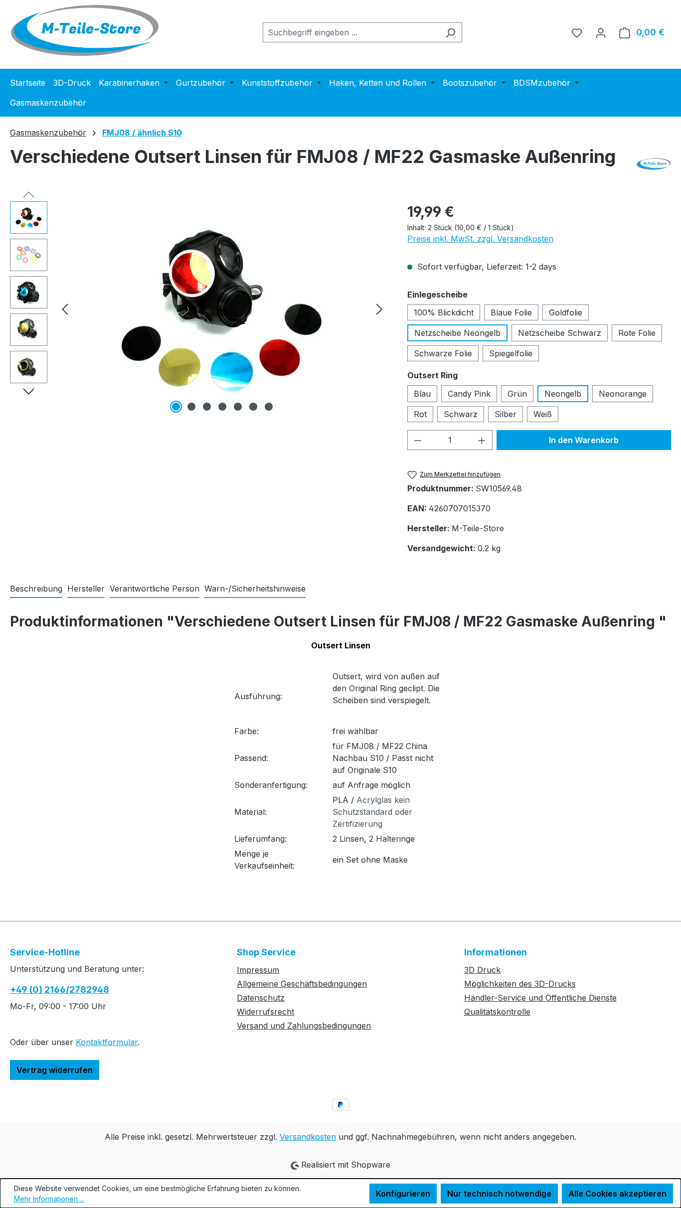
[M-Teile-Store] (653, 164)
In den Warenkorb (584, 440)
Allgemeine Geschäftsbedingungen (302, 984)
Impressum (258, 970)
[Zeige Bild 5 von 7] (238, 407)
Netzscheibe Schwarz (559, 333)
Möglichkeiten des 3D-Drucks (520, 984)
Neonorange (623, 394)
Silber (505, 414)
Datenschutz (261, 998)
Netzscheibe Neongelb (457, 333)
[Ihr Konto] (601, 32)
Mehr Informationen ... (49, 1199)
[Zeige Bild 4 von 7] (222, 407)
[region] (198, 308)
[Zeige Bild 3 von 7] (207, 407)
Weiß (542, 414)
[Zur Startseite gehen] (85, 30)
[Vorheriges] (64, 308)
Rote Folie (637, 333)
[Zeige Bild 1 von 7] (176, 407)
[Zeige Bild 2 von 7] (191, 407)
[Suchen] (450, 32)
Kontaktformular (107, 1042)
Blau (422, 394)
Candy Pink (469, 394)
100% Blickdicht (444, 312)
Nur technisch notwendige (499, 1194)
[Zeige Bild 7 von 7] (269, 407)
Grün (517, 394)
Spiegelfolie (510, 353)
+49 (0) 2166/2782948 (59, 989)
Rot (420, 414)
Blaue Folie (511, 312)
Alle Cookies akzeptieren (617, 1194)
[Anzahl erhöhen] (482, 440)
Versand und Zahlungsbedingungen (304, 1026)
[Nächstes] (379, 308)
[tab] (36, 589)
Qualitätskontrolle (497, 1012)
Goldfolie (565, 312)
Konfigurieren (403, 1194)
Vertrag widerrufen (54, 1070)
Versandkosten (308, 1137)
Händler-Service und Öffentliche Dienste (540, 998)
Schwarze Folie (443, 353)
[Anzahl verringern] (417, 440)
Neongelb (562, 394)
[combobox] (351, 32)
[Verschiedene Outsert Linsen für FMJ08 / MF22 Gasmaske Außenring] (222, 308)
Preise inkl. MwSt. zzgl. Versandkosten (480, 239)
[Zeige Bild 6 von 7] (253, 407)
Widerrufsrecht (265, 1012)
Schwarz (461, 414)
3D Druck (482, 970)
